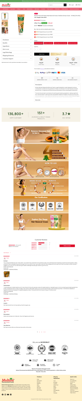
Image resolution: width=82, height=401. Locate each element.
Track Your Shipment (74, 391)
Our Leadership (73, 380)
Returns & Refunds (74, 387)
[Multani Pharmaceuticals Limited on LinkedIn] (11, 394)
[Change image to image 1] (5, 16)
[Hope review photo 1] (7, 274)
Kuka (38, 379)
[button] (37, 20)
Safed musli (55, 385)
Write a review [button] (67, 245)
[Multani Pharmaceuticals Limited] (6, 5)
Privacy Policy (73, 384)
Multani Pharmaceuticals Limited (45, 399)
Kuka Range (48, 1)
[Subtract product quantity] (35, 49)
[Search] (65, 5)
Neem (54, 389)
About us (72, 379)
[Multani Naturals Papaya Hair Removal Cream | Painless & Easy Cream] (20, 24)
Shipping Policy (73, 386)
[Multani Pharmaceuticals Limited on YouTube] (8, 394)
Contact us (72, 382)
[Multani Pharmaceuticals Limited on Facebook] (3, 394)
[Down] (5, 35)
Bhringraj (55, 382)
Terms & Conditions (74, 388)
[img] (6, 256)
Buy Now (62, 54)
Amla (54, 391)
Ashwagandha (56, 390)
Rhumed (38, 382)
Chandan (55, 393)
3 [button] (41, 332)
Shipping (42, 68)
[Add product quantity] (40, 49)
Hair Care (39, 388)
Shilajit (38, 386)
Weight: (36, 40)
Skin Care (39, 387)
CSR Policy (72, 390)
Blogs (71, 383)
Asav (38, 384)
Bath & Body (39, 390)
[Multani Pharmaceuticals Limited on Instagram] (5, 394)
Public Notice (73, 392)
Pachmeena (39, 380)
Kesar (54, 386)
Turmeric (55, 383)
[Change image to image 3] (5, 30)
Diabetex (39, 383)
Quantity (36, 46)
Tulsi (54, 381)
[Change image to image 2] (5, 23)
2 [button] (39, 332)
